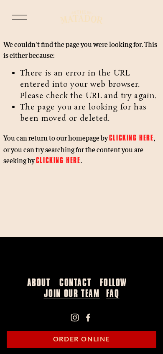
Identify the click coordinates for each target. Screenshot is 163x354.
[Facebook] (88, 317)
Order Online (81, 339)
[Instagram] (75, 317)
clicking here (131, 137)
